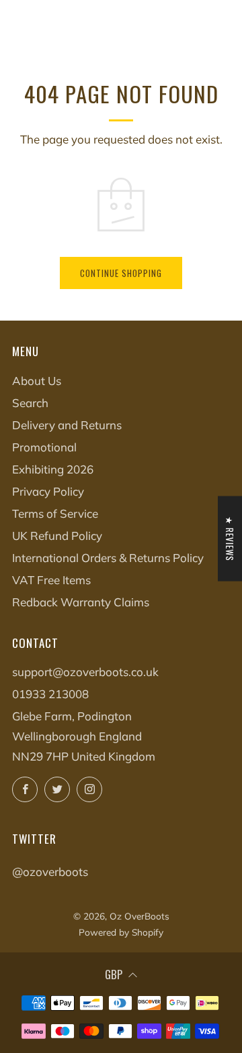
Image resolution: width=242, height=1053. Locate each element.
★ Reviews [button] (230, 538)
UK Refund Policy (57, 536)
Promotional (44, 447)
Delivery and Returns (67, 425)
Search (30, 403)
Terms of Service (55, 513)
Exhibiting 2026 (52, 469)
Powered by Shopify (121, 932)
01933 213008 (50, 694)
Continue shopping (121, 273)
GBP (113, 974)
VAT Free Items (51, 580)
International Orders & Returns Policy (108, 558)
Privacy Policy (48, 491)
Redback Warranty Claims (80, 602)
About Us (36, 381)
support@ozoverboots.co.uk (85, 672)
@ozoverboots (50, 872)
